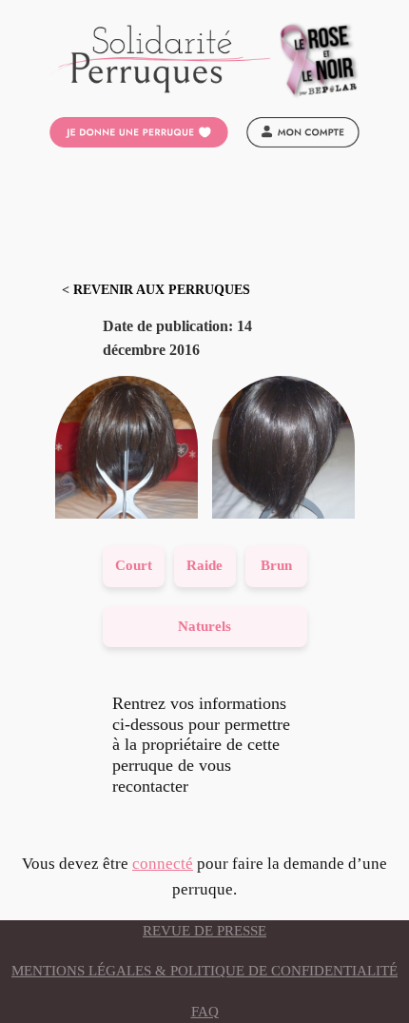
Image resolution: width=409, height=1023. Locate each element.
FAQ (205, 1011)
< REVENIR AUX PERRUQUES (156, 290)
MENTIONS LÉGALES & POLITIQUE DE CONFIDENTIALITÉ (204, 970)
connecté (162, 864)
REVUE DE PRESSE (204, 930)
